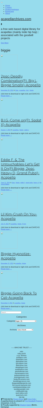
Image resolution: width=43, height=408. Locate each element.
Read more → (6, 96)
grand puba (29, 182)
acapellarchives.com (16, 19)
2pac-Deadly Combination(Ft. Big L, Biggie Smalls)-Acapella (21, 80)
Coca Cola (31, 399)
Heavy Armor (18, 399)
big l (27, 90)
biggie (32, 90)
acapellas (22, 90)
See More (4, 43)
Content (8, 7)
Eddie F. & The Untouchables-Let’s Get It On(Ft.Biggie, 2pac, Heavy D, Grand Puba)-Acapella (20, 168)
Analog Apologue (12, 9)
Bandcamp (9, 11)
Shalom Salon (25, 405)
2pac (16, 90)
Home (7, 5)
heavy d (36, 182)
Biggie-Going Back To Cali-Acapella (19, 295)
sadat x (26, 130)
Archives (13, 330)
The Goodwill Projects (33, 401)
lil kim (24, 224)
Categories (11, 321)
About (7, 13)
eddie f (22, 182)
